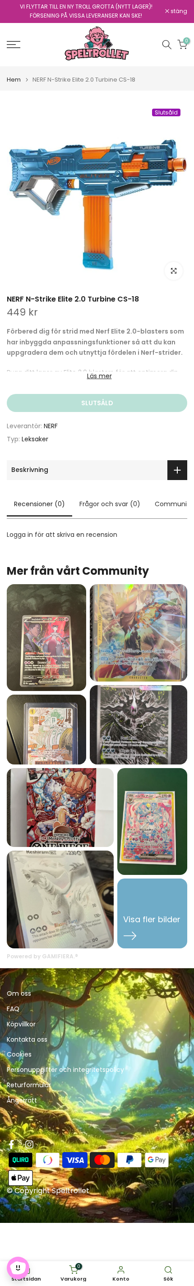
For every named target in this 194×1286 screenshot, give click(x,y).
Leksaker (35, 439)
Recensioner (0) (39, 503)
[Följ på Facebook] (11, 1144)
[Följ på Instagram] (29, 1144)
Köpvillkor (21, 1024)
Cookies (19, 1054)
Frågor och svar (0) (109, 503)
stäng (178, 11)
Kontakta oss (27, 1039)
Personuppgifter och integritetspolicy (65, 1070)
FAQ (13, 1009)
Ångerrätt (22, 1100)
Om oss (19, 993)
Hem (14, 79)
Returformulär (29, 1085)
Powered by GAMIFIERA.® (42, 956)
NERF (51, 425)
